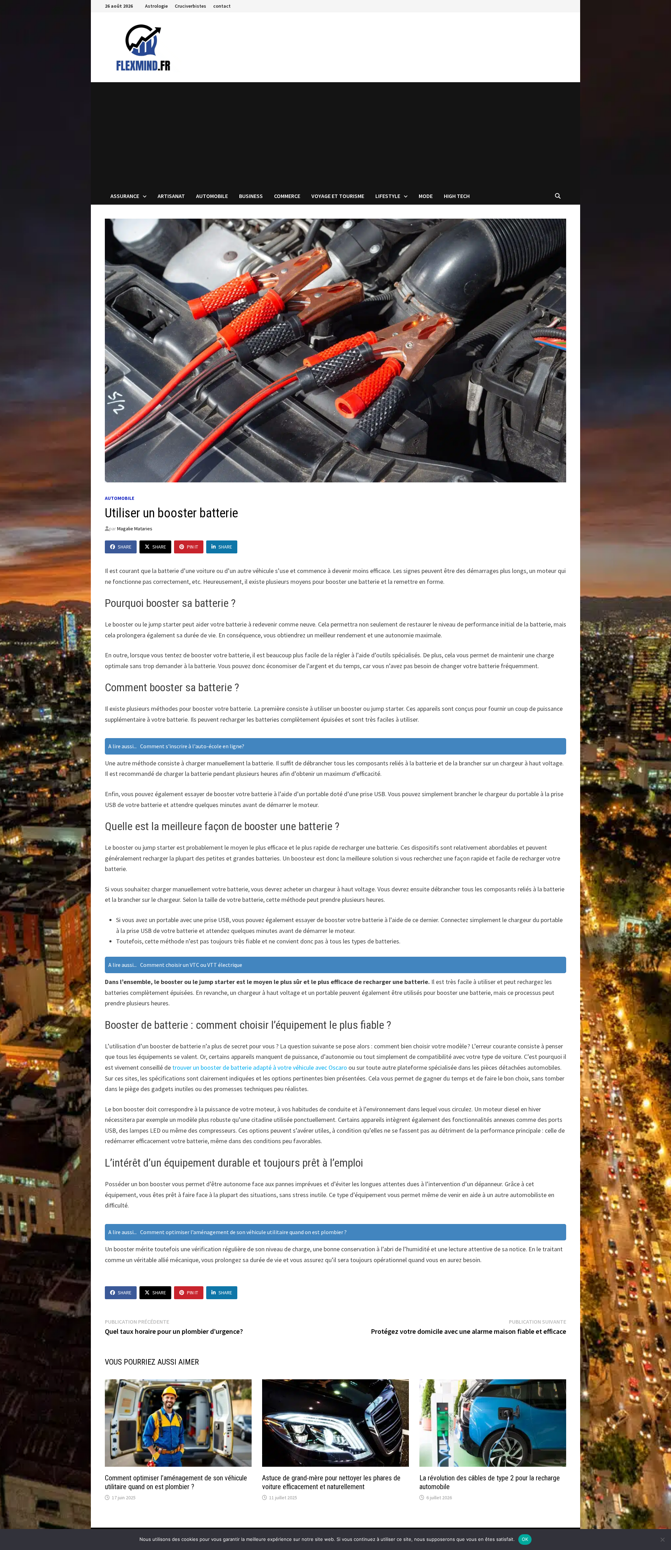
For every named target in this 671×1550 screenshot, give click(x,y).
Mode (426, 195)
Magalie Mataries (134, 528)
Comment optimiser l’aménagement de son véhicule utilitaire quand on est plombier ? (176, 1482)
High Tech (457, 195)
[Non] (662, 1539)
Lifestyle (387, 195)
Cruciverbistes (190, 6)
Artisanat (171, 195)
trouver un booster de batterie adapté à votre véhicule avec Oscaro (259, 1067)
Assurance (124, 195)
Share (124, 547)
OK (525, 1539)
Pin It (192, 547)
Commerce (287, 195)
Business (251, 195)
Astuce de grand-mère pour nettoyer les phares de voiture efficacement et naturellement (331, 1482)
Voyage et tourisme (337, 195)
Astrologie (156, 6)
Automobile (212, 195)
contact (222, 6)
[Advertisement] (335, 135)
